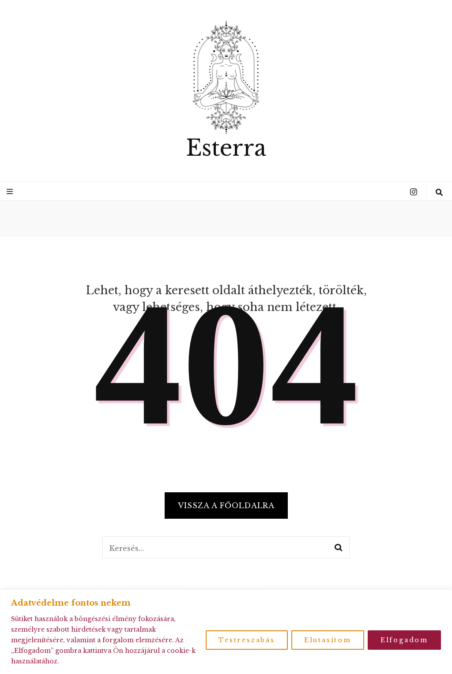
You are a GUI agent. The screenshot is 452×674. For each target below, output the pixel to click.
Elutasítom (327, 640)
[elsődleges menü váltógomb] (11, 191)
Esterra (226, 148)
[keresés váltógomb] (439, 192)
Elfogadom (404, 640)
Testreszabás (246, 640)
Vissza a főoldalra (226, 505)
